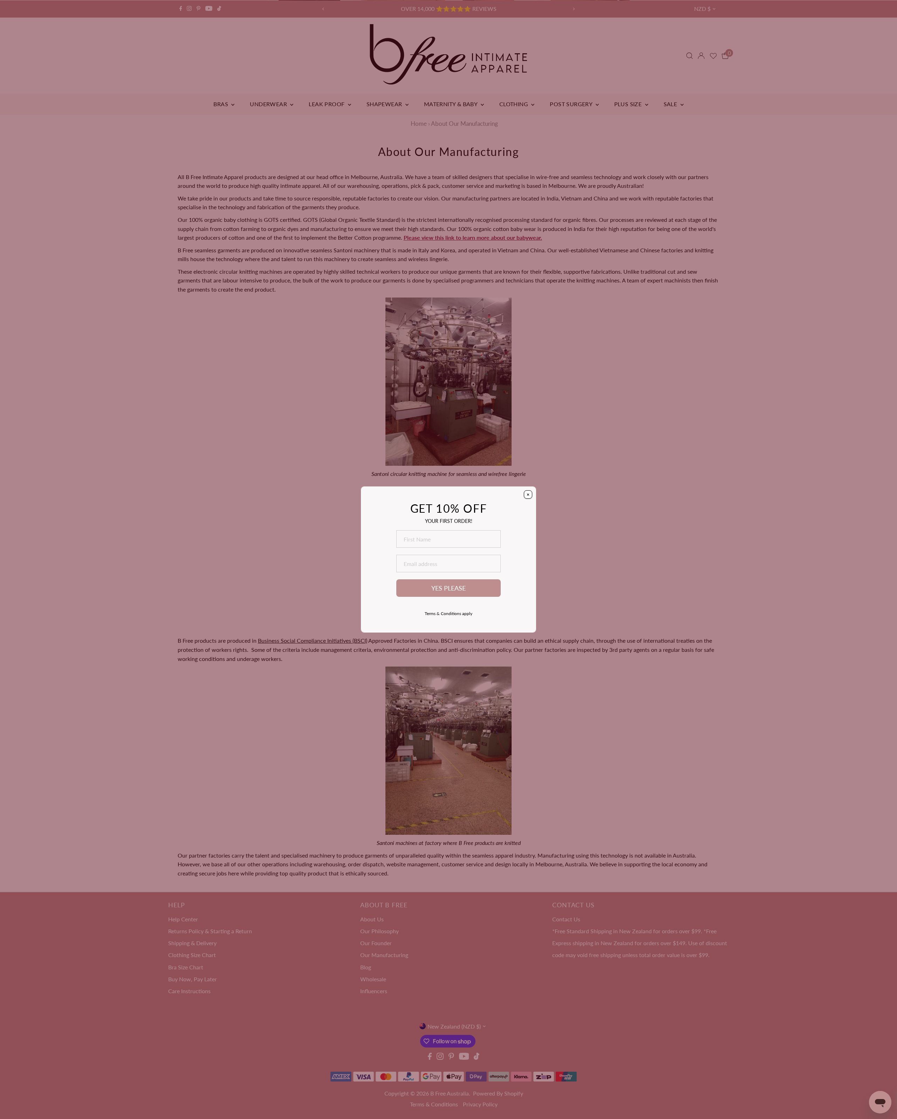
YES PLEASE (448, 588)
